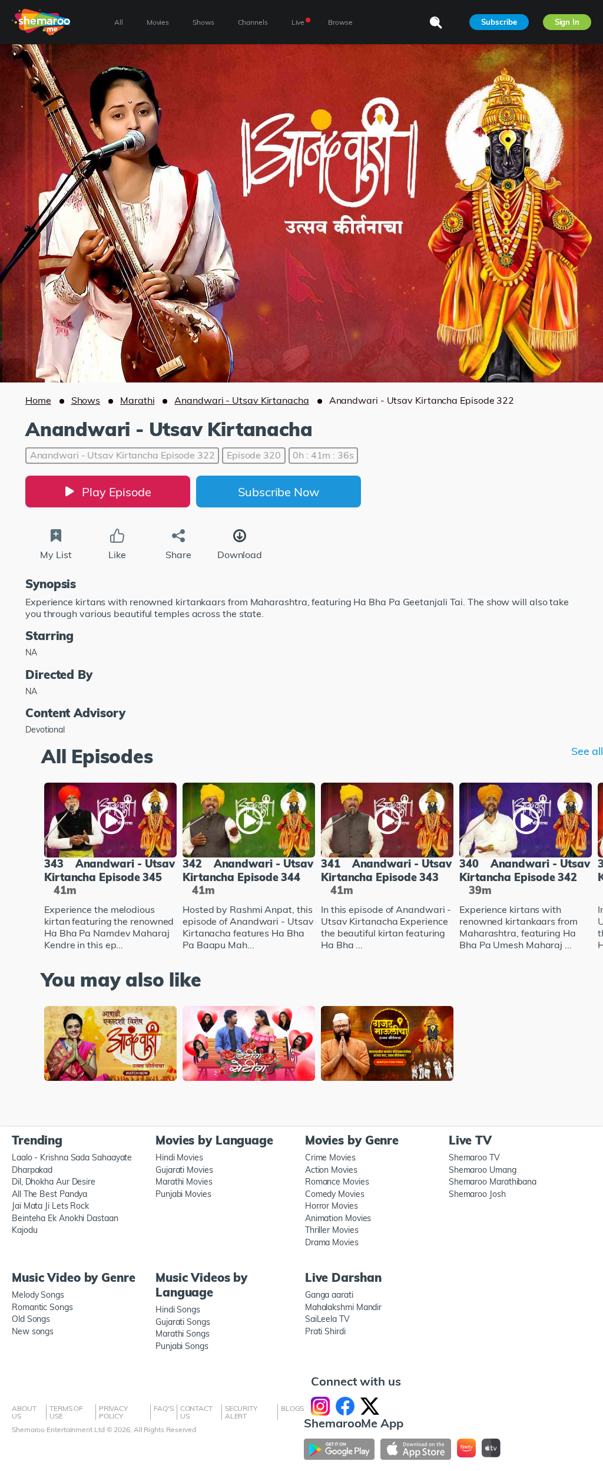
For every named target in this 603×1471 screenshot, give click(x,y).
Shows (86, 400)
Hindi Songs (177, 1309)
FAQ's (164, 1408)
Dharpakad (32, 1170)
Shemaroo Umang (482, 1170)
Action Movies (331, 1170)
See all (587, 751)
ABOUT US (24, 1412)
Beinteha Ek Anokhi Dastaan (65, 1218)
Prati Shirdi (325, 1331)
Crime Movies (330, 1157)
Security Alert (241, 1412)
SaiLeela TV (327, 1319)
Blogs (292, 1408)
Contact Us (196, 1412)
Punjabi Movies (183, 1194)
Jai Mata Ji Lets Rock (50, 1205)
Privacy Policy (113, 1412)
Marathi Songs (182, 1333)
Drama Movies (332, 1242)
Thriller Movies (332, 1230)
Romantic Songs (42, 1307)
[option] (110, 868)
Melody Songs (38, 1294)
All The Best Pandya (49, 1194)
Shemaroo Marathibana (492, 1181)
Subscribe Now (278, 491)
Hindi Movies (179, 1157)
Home (38, 400)
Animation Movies (338, 1218)
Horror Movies (331, 1205)
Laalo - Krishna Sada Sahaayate (72, 1157)
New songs (33, 1331)
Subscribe (498, 22)
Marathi (137, 400)
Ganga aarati (329, 1294)
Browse (340, 22)
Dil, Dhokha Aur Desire (53, 1181)
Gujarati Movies (184, 1170)
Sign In (567, 22)
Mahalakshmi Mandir (343, 1307)
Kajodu (24, 1230)
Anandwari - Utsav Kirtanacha (241, 400)
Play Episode (116, 491)
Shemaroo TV (474, 1157)
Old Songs (31, 1319)
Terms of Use (66, 1412)
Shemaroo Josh (477, 1194)
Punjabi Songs (181, 1346)
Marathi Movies (184, 1181)
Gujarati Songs (182, 1322)
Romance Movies (337, 1181)
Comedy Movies (335, 1194)
